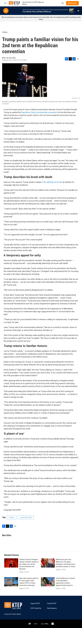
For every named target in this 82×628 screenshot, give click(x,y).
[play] (6, 11)
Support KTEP (35, 603)
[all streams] (79, 10)
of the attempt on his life (51, 182)
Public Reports (52, 608)
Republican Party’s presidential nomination (39, 112)
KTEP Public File (36, 608)
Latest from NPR (26, 517)
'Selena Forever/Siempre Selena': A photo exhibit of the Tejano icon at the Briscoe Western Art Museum (29, 564)
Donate (73, 3)
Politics (5, 32)
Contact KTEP (51, 603)
